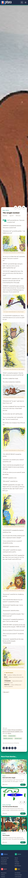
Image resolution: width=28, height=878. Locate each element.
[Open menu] (25, 2)
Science (6, 854)
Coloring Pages (18, 874)
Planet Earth (4, 861)
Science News (4, 863)
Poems (16, 860)
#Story (4, 736)
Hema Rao (5, 215)
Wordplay (17, 863)
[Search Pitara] (22, 2)
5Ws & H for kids (5, 858)
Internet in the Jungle (8, 778)
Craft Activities (18, 876)
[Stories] (15, 207)
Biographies (3, 872)
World (5, 869)
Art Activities (17, 872)
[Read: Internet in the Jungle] (14, 766)
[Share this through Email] (15, 748)
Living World (4, 860)
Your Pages (8, 805)
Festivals (3, 876)
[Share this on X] (6, 748)
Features (3, 874)
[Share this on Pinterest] (9, 748)
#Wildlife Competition (8, 738)
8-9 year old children (17, 729)
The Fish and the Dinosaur (10, 807)
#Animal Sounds (18, 738)
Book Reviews (18, 865)
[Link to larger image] (14, 243)
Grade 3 (9, 729)
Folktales (17, 861)
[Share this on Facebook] (4, 748)
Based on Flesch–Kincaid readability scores (13, 731)
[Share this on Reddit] (12, 748)
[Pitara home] (6, 2)
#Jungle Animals (12, 736)
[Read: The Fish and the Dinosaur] (14, 795)
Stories (7, 210)
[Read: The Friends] (14, 824)
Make (18, 869)
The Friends (6, 835)
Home (4, 210)
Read (23, 784)
